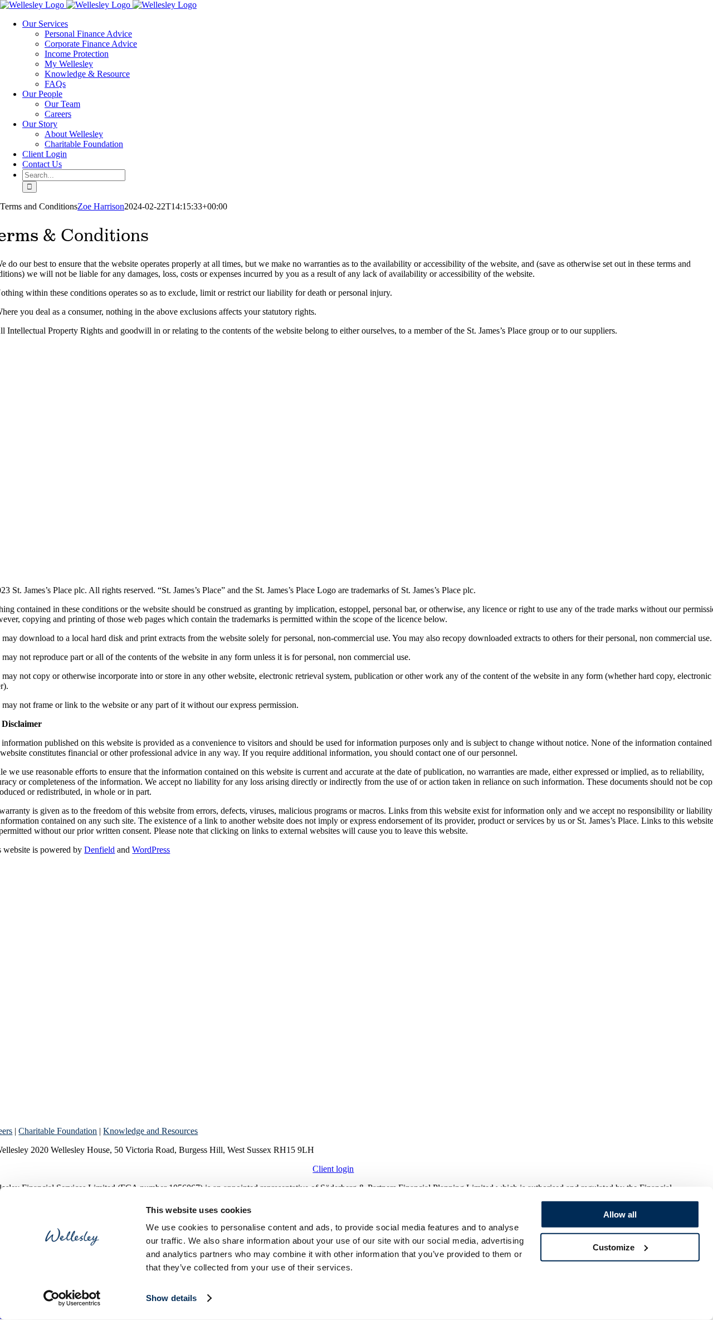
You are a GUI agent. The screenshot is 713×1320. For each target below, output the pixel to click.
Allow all (620, 1214)
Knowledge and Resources (150, 1131)
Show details (171, 1298)
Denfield (99, 849)
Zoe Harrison (100, 206)
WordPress (151, 849)
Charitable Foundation (57, 1131)
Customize (613, 1246)
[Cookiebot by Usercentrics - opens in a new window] (72, 1298)
